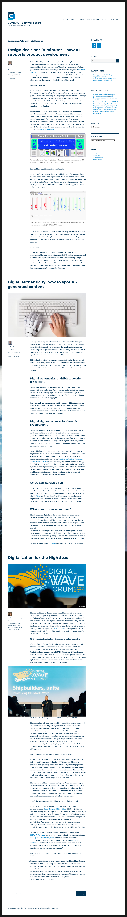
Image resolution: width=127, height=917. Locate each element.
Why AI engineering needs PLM (102, 81)
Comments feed (98, 158)
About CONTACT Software (89, 19)
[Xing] (94, 45)
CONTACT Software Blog (24, 22)
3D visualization (12, 72)
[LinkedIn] (99, 45)
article (53, 544)
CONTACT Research (37, 835)
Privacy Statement (31, 908)
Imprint (104, 19)
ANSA (42, 129)
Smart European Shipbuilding (55, 809)
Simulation (11, 76)
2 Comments (11, 78)
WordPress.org (97, 159)
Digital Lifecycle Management (44, 838)
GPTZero (36, 496)
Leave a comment (13, 356)
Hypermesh (51, 129)
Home (65, 19)
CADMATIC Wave (59, 628)
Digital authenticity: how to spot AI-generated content (42, 284)
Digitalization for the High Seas (38, 557)
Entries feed (97, 156)
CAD (19, 72)
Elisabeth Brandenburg (15, 618)
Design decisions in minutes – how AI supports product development (44, 52)
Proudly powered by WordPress (48, 908)
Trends (18, 354)
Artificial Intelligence (14, 74)
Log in (95, 154)
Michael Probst (12, 67)
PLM (22, 627)
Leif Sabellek (12, 347)
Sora (39, 355)
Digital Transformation (14, 625)
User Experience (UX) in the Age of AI (104, 79)
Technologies (12, 354)
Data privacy (114, 19)
